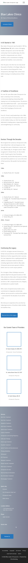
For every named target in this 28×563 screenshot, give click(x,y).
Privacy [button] (24, 550)
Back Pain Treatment (6, 417)
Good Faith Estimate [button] (11, 553)
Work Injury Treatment (6, 466)
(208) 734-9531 (6, 517)
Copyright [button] (12, 550)
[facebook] (5, 527)
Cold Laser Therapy (5, 438)
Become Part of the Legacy (9, 315)
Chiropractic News (7, 495)
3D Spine (5, 489)
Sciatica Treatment (5, 432)
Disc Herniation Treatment (7, 475)
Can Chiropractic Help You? (9, 492)
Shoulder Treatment (6, 445)
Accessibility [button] (5, 550)
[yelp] (9, 527)
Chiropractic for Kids (6, 469)
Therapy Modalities (5, 451)
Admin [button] (19, 553)
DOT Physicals (4, 457)
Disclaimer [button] (18, 550)
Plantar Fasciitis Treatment (7, 463)
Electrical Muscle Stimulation (8, 472)
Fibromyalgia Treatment (6, 479)
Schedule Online (7, 24)
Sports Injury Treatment (6, 429)
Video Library (6, 498)
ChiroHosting (14, 559)
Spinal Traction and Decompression (9, 448)
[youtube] (12, 527)
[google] (19, 527)
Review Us (7, 536)
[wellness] (16, 527)
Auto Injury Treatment (6, 426)
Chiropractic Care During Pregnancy (9, 435)
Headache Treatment (6, 423)
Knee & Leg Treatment (6, 441)
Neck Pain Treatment (6, 420)
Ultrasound (3, 454)
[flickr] (1, 527)
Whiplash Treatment (6, 460)
